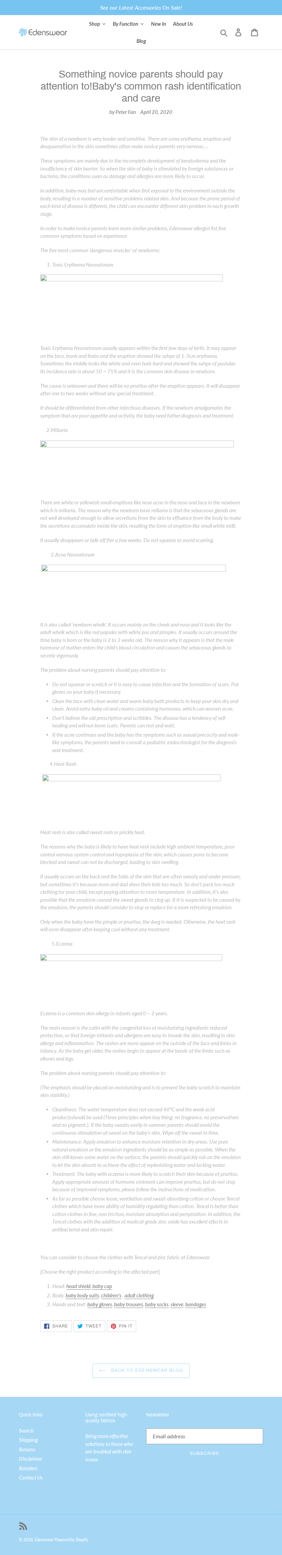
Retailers (28, 1468)
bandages (195, 1304)
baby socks (157, 1304)
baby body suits (82, 1295)
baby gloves (99, 1304)
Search (26, 1430)
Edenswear (44, 1539)
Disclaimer (30, 1458)
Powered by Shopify (71, 1539)
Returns (27, 1449)
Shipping (28, 1440)
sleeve (177, 1304)
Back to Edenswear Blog (146, 1370)
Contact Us (31, 1477)
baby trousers (128, 1304)
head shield (78, 1286)
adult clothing (139, 1295)
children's (111, 1295)
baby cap (101, 1286)
